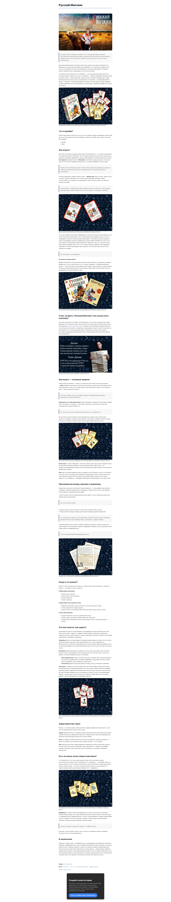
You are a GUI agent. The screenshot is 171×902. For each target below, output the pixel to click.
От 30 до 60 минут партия (82, 866)
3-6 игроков (65, 866)
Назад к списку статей (65, 869)
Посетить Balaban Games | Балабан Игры (83, 895)
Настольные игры (67, 864)
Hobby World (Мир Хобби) (75, 326)
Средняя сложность (94, 866)
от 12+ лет (72, 866)
